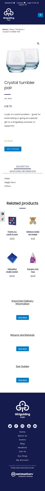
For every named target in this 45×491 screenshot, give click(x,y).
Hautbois (22, 448)
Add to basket (13, 149)
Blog (22, 444)
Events (22, 440)
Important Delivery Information (23, 302)
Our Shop (22, 456)
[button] (38, 43)
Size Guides (22, 366)
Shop (12, 29)
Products (20, 29)
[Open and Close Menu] (40, 15)
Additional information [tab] (23, 171)
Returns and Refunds (22, 335)
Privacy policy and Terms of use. (22, 467)
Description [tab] (22, 166)
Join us (22, 451)
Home (5, 29)
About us (22, 436)
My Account (22, 460)
